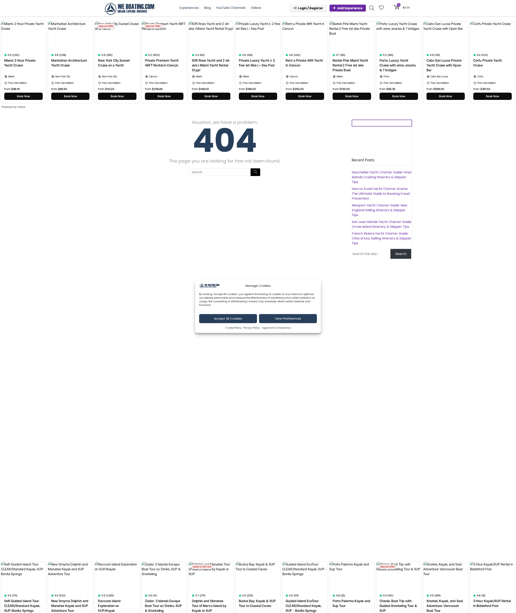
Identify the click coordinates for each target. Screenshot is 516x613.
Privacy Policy (251, 327)
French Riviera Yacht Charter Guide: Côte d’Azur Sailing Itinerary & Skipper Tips (381, 238)
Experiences (189, 7)
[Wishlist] (381, 8)
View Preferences (288, 318)
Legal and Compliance (276, 327)
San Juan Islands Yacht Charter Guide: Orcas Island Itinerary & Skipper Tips (382, 224)
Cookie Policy (233, 327)
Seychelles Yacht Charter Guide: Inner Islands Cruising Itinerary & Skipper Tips (382, 177)
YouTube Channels (231, 7)
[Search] (255, 172)
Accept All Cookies (228, 318)
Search (401, 254)
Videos (256, 7)
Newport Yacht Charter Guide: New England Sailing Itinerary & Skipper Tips (379, 210)
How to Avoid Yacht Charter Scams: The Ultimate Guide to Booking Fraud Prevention (381, 193)
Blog (207, 7)
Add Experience (349, 8)
